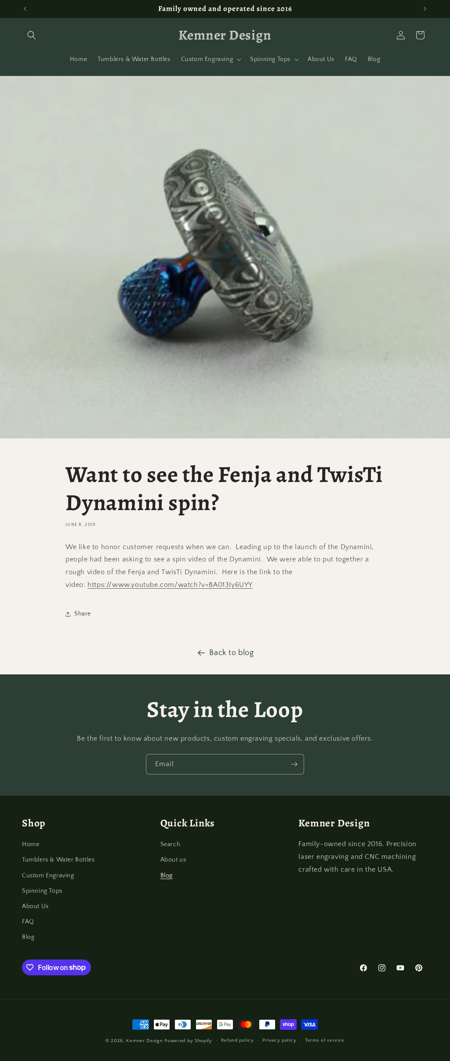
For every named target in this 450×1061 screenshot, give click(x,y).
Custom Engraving (48, 875)
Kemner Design (144, 1040)
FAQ (28, 921)
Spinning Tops (42, 890)
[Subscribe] (294, 764)
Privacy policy (279, 1040)
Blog (28, 937)
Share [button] (82, 613)
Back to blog (231, 652)
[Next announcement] (425, 8)
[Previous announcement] (25, 8)
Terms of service (325, 1040)
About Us (35, 906)
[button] (31, 35)
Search (170, 844)
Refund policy (237, 1040)
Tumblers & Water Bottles (58, 859)
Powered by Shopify (188, 1040)
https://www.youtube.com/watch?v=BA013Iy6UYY (170, 585)
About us (173, 859)
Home (30, 844)
